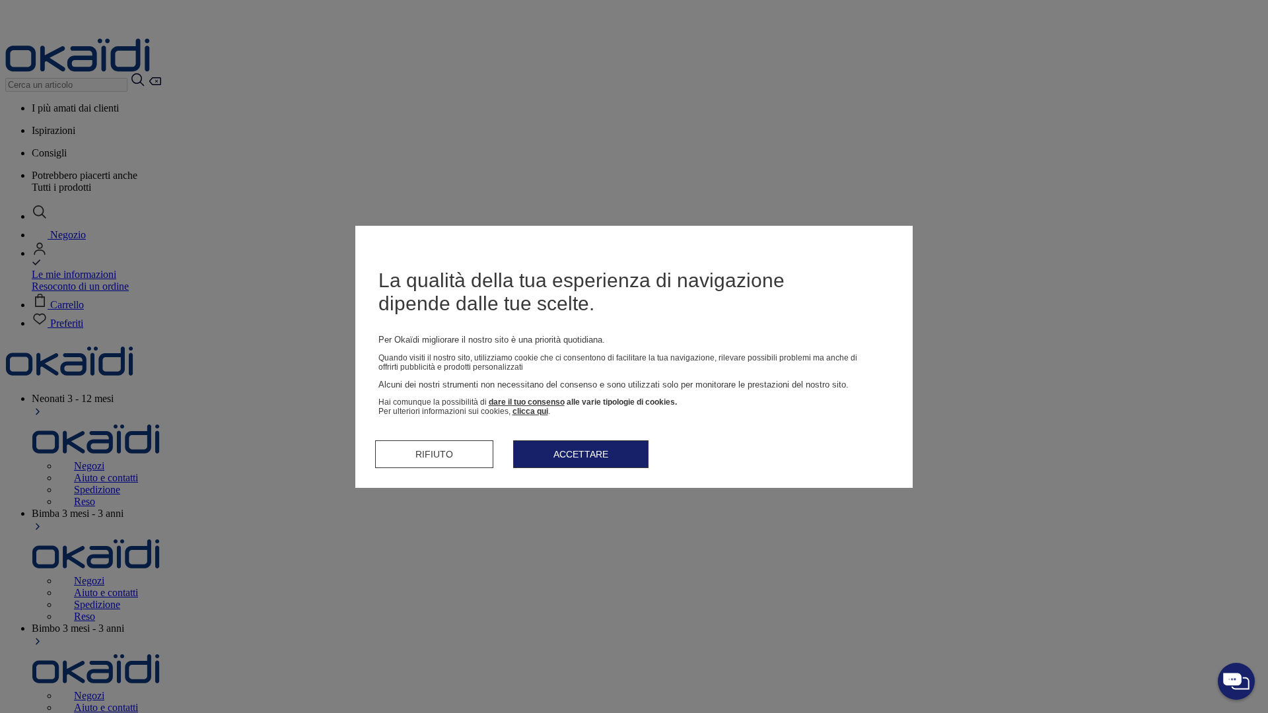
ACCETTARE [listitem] (580, 454)
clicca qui (530, 411)
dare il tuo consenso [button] (527, 402)
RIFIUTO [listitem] (434, 454)
